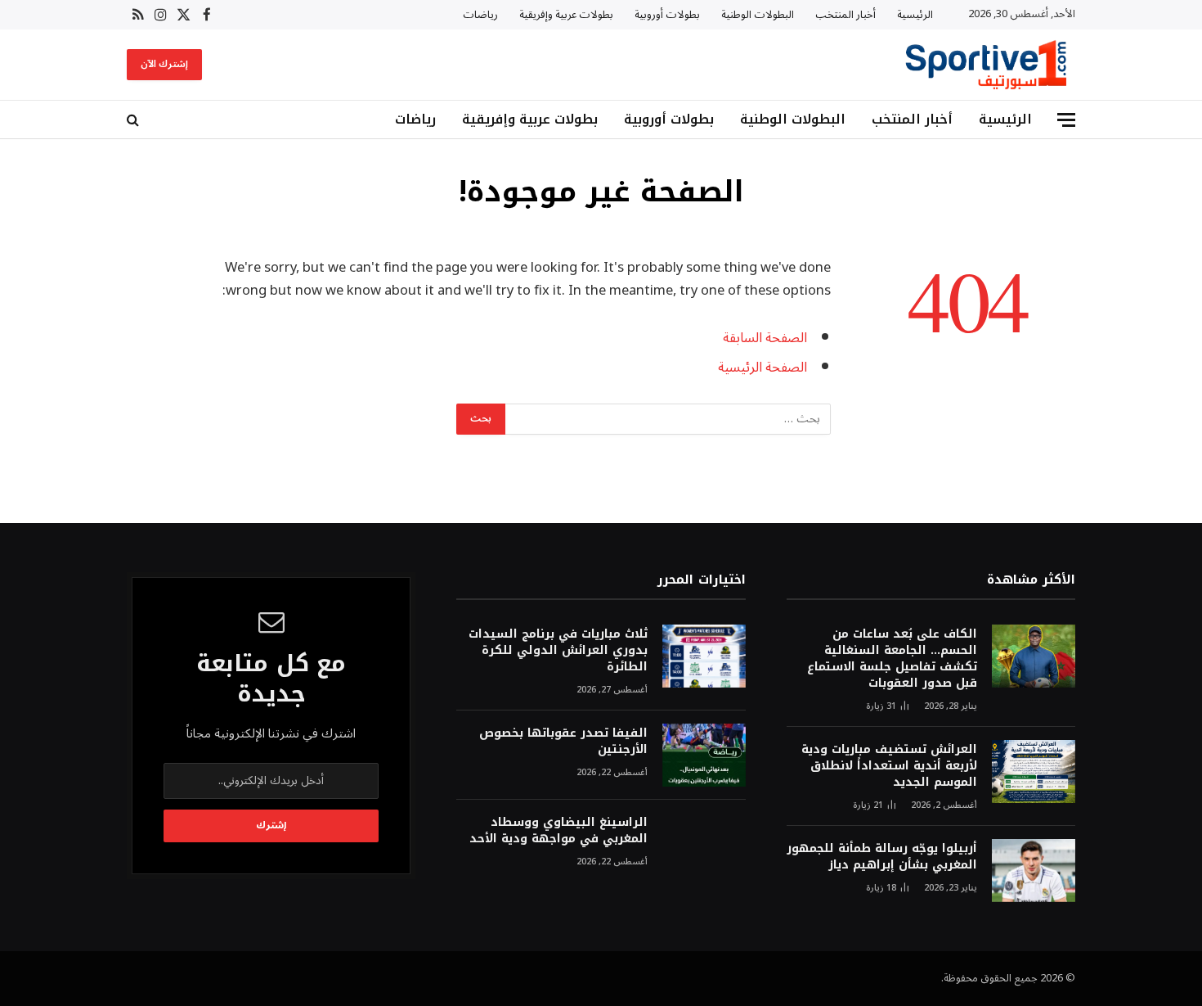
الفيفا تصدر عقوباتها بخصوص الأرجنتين (563, 741)
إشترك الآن (164, 64)
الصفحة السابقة (765, 337)
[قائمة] (1066, 120)
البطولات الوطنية (757, 14)
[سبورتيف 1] (986, 64)
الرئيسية (915, 14)
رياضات (480, 14)
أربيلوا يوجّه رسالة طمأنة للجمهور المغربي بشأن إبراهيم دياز (882, 857)
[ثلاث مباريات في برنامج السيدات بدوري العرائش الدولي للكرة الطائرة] (704, 656)
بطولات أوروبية (667, 14)
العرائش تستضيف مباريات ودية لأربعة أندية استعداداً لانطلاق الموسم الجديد (889, 766)
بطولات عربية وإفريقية (566, 14)
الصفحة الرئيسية (762, 367)
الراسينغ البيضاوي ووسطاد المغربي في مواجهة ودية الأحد (558, 830)
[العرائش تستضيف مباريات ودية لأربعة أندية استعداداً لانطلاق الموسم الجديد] (1033, 771)
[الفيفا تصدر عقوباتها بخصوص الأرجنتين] (704, 755)
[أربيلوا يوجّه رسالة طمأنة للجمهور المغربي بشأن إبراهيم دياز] (1033, 870)
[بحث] (134, 120)
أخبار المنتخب (845, 14)
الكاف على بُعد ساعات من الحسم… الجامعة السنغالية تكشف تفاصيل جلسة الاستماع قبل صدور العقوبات (892, 659)
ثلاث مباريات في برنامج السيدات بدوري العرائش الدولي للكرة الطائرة (558, 650)
